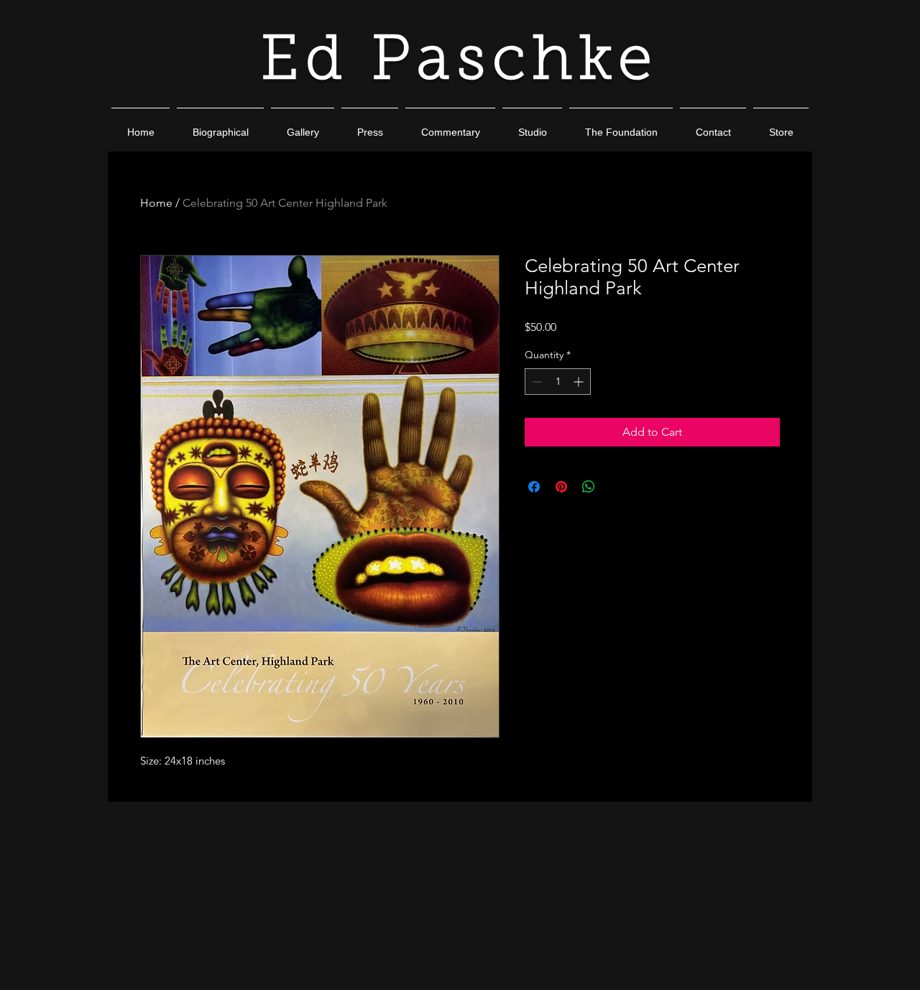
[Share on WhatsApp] (588, 486)
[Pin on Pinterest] (561, 486)
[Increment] (580, 381)
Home (156, 203)
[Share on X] (616, 486)
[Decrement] (536, 381)
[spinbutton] (558, 381)
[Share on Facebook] (534, 486)
